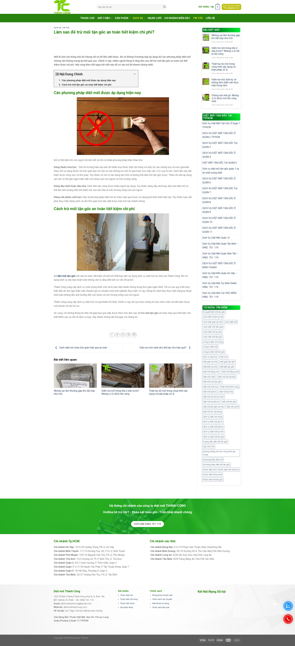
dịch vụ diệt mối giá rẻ (212, 422)
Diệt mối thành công (230, 387)
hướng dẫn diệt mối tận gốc (215, 442)
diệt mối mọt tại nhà (226, 377)
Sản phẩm (121, 18)
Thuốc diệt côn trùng (129, 599)
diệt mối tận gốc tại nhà (213, 407)
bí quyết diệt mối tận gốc (214, 312)
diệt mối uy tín (233, 407)
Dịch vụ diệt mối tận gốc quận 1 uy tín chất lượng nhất (220, 170)
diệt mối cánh (209, 377)
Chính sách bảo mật (160, 607)
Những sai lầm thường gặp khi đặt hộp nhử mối (226, 37)
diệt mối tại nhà (226, 392)
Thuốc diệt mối (126, 595)
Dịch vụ (138, 18)
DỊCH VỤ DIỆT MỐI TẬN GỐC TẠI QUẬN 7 (220, 190)
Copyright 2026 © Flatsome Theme (71, 638)
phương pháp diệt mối (213, 459)
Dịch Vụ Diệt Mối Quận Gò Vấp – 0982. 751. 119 (219, 275)
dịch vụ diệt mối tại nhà (213, 432)
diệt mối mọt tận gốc (212, 382)
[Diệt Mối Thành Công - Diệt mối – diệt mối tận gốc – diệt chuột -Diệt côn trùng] (73, 7)
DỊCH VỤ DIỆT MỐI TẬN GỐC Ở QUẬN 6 (219, 180)
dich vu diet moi (210, 357)
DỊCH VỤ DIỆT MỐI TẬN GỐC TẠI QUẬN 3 (220, 145)
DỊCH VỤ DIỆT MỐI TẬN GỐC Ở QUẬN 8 (219, 200)
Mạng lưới (154, 18)
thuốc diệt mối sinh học (229, 469)
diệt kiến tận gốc (227, 367)
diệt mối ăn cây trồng (212, 412)
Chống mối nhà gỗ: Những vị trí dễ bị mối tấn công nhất (225, 98)
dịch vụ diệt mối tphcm (213, 427)
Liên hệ (210, 18)
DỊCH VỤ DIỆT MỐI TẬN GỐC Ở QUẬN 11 (219, 229)
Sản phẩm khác (126, 607)
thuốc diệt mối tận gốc (213, 479)
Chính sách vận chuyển (162, 599)
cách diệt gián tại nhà (212, 322)
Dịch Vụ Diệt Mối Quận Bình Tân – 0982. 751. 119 (220, 255)
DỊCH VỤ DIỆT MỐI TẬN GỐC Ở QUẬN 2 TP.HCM (219, 135)
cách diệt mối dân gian (213, 327)
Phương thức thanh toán (162, 595)
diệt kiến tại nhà (210, 367)
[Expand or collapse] (135, 74)
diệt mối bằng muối (230, 372)
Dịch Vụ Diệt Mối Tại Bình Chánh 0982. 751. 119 (219, 285)
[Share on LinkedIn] (134, 334)
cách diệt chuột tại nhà (213, 317)
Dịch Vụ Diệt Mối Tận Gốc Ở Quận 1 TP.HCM (221, 125)
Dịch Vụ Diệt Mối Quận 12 (216, 237)
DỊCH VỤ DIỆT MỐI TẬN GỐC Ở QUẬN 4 (219, 154)
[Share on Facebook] (111, 334)
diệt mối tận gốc (229, 402)
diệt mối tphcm (209, 392)
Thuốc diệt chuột (127, 603)
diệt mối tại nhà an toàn (213, 397)
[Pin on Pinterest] (128, 334)
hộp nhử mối (208, 446)
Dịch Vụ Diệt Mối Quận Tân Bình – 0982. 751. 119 (220, 245)
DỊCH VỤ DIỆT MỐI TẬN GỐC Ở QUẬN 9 (219, 210)
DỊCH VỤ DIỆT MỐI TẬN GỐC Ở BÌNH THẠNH (219, 265)
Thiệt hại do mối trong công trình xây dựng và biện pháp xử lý (168, 392)
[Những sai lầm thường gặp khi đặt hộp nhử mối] (75, 375)
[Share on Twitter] (117, 334)
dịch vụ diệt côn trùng (212, 417)
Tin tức (198, 18)
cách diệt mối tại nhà (212, 332)
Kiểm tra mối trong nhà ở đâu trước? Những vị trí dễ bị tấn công (120, 392)
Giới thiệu (103, 18)
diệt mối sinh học (210, 387)
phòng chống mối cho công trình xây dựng (219, 453)
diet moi (223, 357)
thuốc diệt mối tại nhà (212, 474)
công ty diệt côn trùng (213, 342)
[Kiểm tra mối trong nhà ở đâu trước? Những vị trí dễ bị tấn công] (122, 375)
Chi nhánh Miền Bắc (177, 18)
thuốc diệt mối (209, 469)
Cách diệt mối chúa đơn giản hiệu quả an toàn (83, 347)
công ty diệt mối (210, 347)
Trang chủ (87, 18)
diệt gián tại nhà (210, 362)
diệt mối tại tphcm (211, 402)
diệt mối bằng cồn (211, 372)
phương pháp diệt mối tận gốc (216, 464)
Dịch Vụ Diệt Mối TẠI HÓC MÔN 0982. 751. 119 (219, 295)
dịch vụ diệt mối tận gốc (213, 437)
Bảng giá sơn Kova (127, 562)
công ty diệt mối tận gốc (213, 352)
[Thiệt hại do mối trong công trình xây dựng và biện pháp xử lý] (170, 375)
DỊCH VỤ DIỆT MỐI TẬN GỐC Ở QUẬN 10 (219, 220)
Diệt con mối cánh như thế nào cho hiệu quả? (163, 347)
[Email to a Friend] (123, 334)
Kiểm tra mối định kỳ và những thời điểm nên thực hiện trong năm (225, 82)
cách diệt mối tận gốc (212, 337)
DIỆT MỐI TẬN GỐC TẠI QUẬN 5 (219, 162)
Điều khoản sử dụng (160, 603)
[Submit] (164, 7)
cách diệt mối (231, 322)
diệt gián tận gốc (227, 362)
